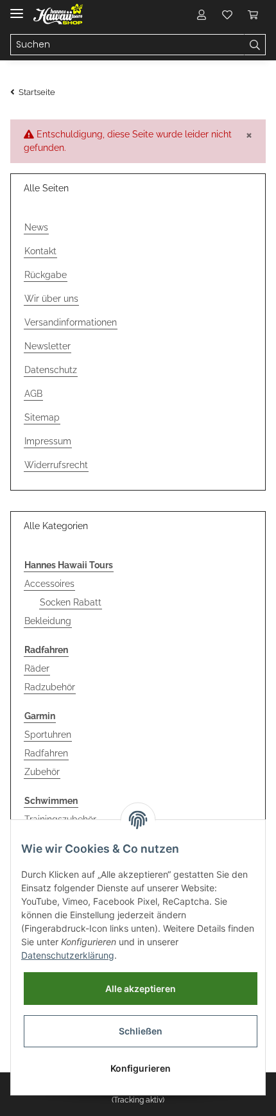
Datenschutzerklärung (67, 955)
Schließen (140, 1030)
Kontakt (40, 251)
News (36, 227)
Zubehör (42, 772)
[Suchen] (255, 45)
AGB (33, 393)
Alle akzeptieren (140, 988)
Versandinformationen (70, 322)
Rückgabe (45, 275)
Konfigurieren (140, 1068)
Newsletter (47, 346)
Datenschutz (50, 370)
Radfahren (46, 753)
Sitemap (42, 417)
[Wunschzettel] (227, 14)
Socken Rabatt (70, 602)
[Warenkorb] (253, 14)
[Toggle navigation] (16, 8)
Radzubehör (49, 687)
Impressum (47, 441)
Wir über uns (51, 298)
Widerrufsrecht (56, 465)
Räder (36, 668)
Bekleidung (47, 621)
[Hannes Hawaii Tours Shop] (58, 14)
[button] (201, 14)
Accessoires (49, 584)
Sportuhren (47, 734)
